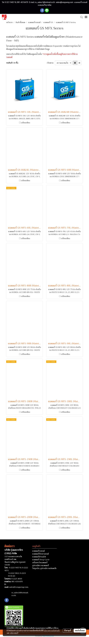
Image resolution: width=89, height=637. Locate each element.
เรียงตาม (51, 62)
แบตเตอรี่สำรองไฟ (39, 556)
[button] (80, 17)
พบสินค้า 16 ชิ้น (12, 62)
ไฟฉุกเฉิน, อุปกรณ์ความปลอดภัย (44, 568)
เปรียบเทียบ (25, 122)
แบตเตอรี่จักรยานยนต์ (40, 554)
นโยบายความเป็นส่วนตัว (52, 630)
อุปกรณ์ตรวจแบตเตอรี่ (40, 565)
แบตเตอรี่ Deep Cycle (40, 559)
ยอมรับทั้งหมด (80, 630)
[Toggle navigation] (86, 17)
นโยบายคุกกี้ (14, 633)
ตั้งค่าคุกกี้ (67, 630)
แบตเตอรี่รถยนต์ (38, 551)
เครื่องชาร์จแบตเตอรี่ (40, 562)
